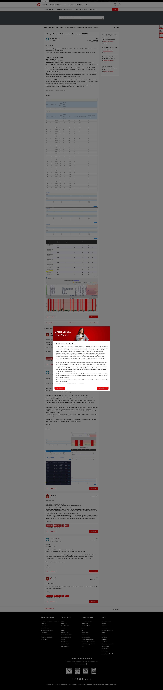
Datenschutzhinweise (59, 383)
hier (76, 349)
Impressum (81, 383)
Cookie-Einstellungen (71, 383)
